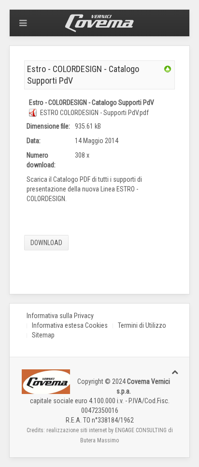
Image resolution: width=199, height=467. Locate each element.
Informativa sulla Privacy (60, 316)
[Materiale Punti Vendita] (167, 69)
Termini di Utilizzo (142, 325)
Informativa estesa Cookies (70, 325)
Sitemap (43, 335)
